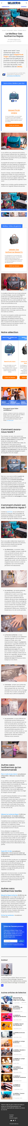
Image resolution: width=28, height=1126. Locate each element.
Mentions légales (13, 1118)
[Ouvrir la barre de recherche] (26, 3)
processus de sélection (13, 76)
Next (26, 202)
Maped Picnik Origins (9, 361)
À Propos (23, 6)
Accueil (4, 30)
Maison (15, 30)
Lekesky (19, 67)
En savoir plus (10, 420)
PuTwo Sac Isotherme (7, 915)
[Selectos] (14, 3)
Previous (2, 202)
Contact (11, 1116)
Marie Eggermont (15, 39)
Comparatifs (5, 6)
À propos (11, 1115)
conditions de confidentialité (19, 944)
